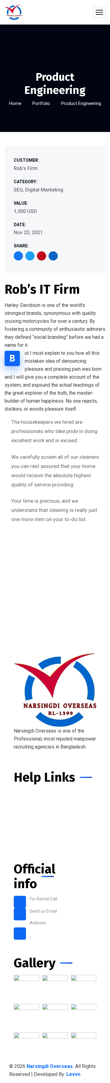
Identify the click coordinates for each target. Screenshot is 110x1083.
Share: (21, 245)
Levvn (73, 1074)
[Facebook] (18, 256)
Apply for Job (29, 826)
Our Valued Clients (35, 837)
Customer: (26, 160)
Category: (25, 181)
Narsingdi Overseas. (51, 1066)
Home (15, 103)
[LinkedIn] (53, 256)
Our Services (29, 793)
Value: (21, 203)
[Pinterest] (41, 256)
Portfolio (41, 103)
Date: (20, 224)
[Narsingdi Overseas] (13, 12)
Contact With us (32, 848)
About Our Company (37, 815)
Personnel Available (37, 804)
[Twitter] (30, 256)
